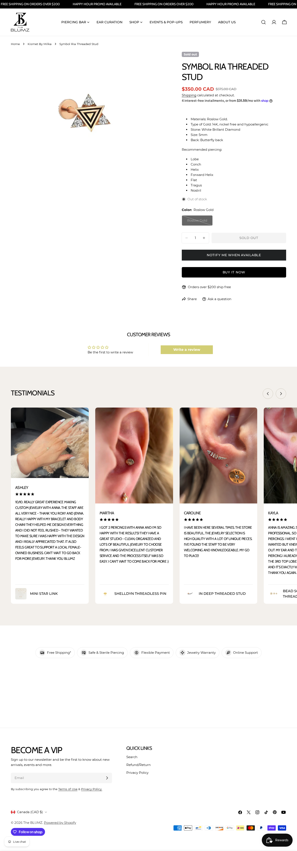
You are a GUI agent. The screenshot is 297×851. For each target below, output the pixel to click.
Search (131, 757)
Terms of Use (67, 789)
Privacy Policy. (91, 789)
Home (15, 44)
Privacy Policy (137, 773)
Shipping (189, 95)
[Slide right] (281, 393)
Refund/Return (138, 765)
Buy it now (234, 272)
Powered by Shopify (60, 823)
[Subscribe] (107, 777)
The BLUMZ (32, 823)
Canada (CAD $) (30, 812)
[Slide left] (268, 393)
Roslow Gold (200, 222)
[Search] (263, 22)
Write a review (186, 350)
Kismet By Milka (40, 44)
